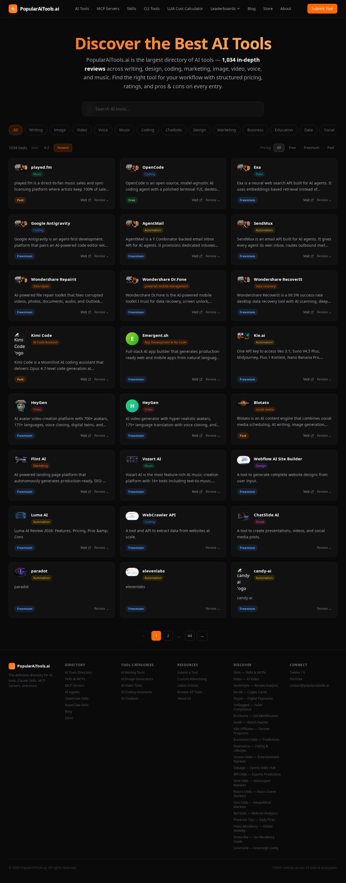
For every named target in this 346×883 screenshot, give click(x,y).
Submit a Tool (187, 672)
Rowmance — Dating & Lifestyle (251, 748)
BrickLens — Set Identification (256, 716)
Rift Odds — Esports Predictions (257, 774)
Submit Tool (322, 8)
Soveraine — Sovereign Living (256, 848)
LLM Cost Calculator (185, 8)
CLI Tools (152, 8)
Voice (103, 129)
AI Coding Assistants (136, 692)
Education (284, 129)
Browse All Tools (189, 692)
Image (60, 129)
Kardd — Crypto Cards (250, 692)
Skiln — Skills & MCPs (250, 672)
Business (255, 129)
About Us (184, 698)
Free (292, 147)
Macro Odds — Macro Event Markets (255, 794)
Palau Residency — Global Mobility (253, 828)
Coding (147, 129)
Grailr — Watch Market (251, 722)
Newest (63, 147)
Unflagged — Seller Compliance (248, 707)
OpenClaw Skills (77, 698)
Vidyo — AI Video (246, 679)
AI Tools (82, 8)
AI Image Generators (137, 679)
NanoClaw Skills (77, 705)
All (15, 129)
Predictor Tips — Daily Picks (254, 820)
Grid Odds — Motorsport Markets (252, 783)
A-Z (46, 147)
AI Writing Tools (133, 672)
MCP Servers (108, 8)
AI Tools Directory (78, 672)
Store (268, 8)
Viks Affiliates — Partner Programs (252, 731)
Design (199, 129)
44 (190, 635)
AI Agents (72, 692)
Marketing (226, 129)
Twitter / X (297, 672)
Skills (131, 8)
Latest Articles (188, 685)
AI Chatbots (130, 698)
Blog (252, 8)
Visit (84, 200)
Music (124, 129)
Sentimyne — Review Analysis (256, 685)
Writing (36, 129)
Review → (101, 200)
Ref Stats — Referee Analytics (256, 813)
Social (329, 129)
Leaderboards (223, 8)
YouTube (296, 679)
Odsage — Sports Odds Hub (254, 768)
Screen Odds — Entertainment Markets (256, 759)
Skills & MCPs (75, 679)
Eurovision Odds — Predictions (257, 740)
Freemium (311, 147)
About (285, 8)
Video (82, 129)
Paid (330, 147)
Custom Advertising (192, 679)
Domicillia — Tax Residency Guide (254, 839)
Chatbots (174, 129)
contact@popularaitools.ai (309, 685)
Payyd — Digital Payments (253, 698)
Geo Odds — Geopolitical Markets (252, 804)
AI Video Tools (131, 685)
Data (308, 129)
